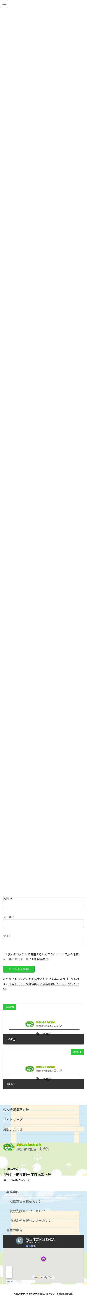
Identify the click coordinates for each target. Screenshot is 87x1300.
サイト (7, 935)
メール (9, 917)
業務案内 (12, 1192)
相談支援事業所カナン (26, 1201)
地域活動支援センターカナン (31, 1220)
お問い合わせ (12, 1129)
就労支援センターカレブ (27, 1211)
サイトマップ (12, 1119)
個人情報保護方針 (16, 1110)
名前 (7, 898)
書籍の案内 (14, 1230)
